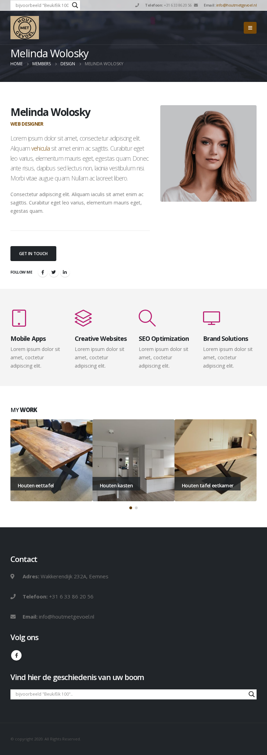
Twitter (54, 272)
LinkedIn (65, 272)
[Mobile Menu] (250, 28)
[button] (131, 508)
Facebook (43, 272)
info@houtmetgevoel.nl (236, 5)
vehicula (40, 148)
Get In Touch (33, 254)
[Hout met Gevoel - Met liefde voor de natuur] (24, 27)
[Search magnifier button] (75, 5)
